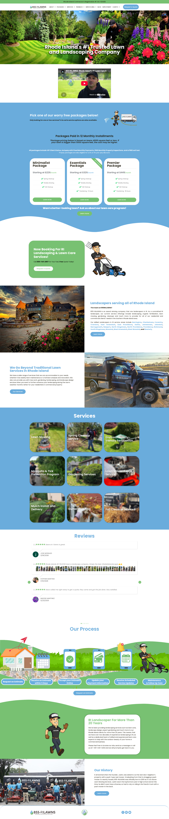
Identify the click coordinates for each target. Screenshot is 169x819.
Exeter (137, 324)
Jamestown (147, 324)
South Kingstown (98, 329)
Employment (106, 7)
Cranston (95, 324)
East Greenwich (108, 324)
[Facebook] (126, 812)
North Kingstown (119, 327)
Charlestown (148, 322)
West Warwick (134, 329)
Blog (99, 7)
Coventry (158, 322)
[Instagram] (122, 812)
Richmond (158, 327)
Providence (148, 327)
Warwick (109, 329)
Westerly (148, 329)
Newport (107, 327)
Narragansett (96, 327)
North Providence (134, 327)
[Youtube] (129, 812)
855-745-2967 (42, 262)
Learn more (47, 200)
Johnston (159, 324)
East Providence (125, 324)
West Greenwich (120, 329)
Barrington (137, 322)
